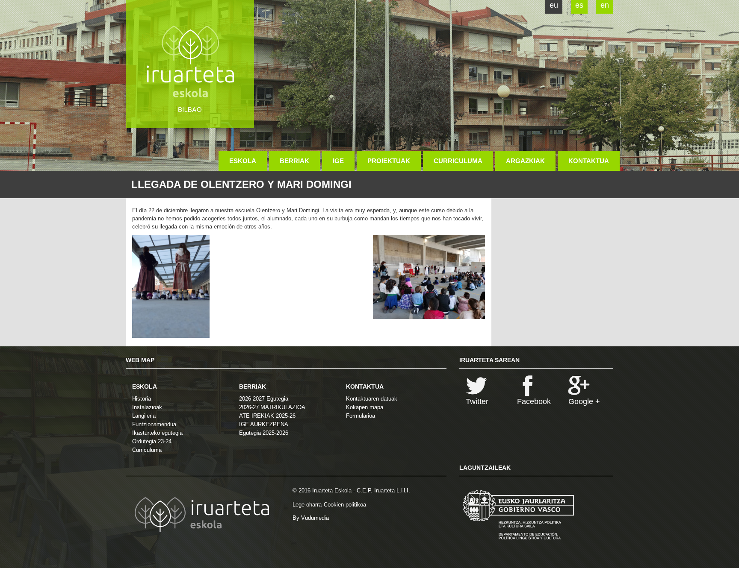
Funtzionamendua (154, 424)
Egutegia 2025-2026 (263, 433)
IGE (338, 160)
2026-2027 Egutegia (263, 398)
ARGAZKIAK (525, 160)
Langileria (144, 416)
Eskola (242, 160)
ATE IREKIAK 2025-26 (267, 416)
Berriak (294, 160)
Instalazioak (147, 407)
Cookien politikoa (345, 504)
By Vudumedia (311, 518)
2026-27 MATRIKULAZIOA (272, 407)
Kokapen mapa (364, 407)
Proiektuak (388, 160)
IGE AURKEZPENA (263, 424)
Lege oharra (307, 504)
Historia (141, 398)
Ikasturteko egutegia (157, 433)
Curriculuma (458, 160)
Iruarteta (190, 64)
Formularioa (360, 416)
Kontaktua (588, 160)
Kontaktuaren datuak (371, 398)
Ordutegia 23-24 (151, 441)
